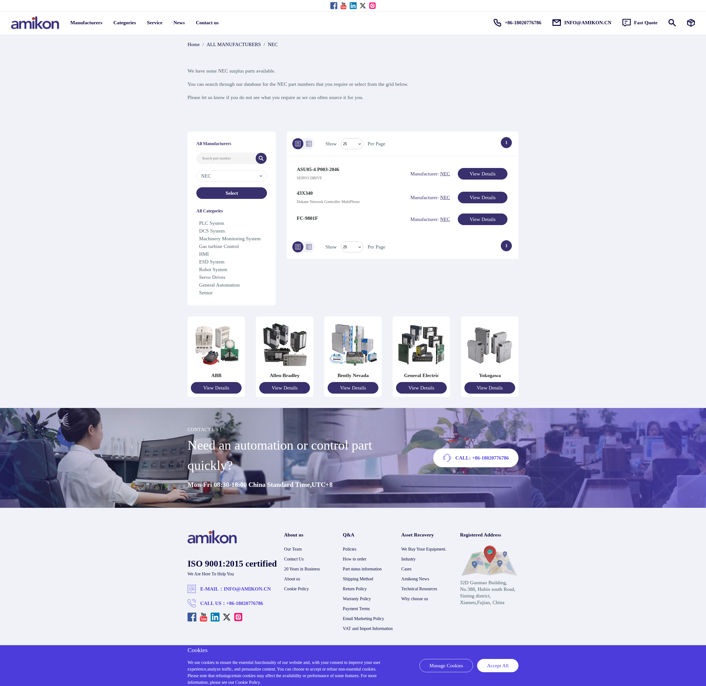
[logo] (212, 542)
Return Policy (355, 588)
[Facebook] (333, 5)
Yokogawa (490, 375)
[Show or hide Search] (672, 22)
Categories (124, 22)
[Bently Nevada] (353, 369)
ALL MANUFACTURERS (234, 44)
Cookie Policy (296, 588)
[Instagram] (372, 5)
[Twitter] (362, 5)
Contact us (207, 22)
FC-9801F (307, 218)
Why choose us (414, 598)
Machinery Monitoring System (230, 238)
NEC (273, 44)
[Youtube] (343, 5)
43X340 (305, 193)
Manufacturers (86, 22)
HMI (204, 254)
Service (154, 22)
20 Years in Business (302, 569)
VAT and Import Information (368, 628)
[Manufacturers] (691, 23)
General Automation (219, 285)
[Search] (261, 158)
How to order (354, 559)
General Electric (421, 375)
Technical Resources (419, 588)
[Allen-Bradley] (284, 369)
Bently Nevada (353, 375)
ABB (216, 375)
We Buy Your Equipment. (423, 549)
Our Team (293, 549)
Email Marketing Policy (363, 618)
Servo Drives (212, 277)
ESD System (211, 262)
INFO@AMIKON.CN (247, 589)
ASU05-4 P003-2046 (318, 169)
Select (232, 193)
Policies (349, 549)
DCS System (212, 231)
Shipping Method (358, 578)
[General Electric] (421, 369)
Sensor (206, 292)
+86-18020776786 (244, 603)
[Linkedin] (353, 5)
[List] (297, 143)
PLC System (211, 223)
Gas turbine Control (219, 246)
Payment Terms (356, 608)
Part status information (362, 569)
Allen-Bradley (284, 375)
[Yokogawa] (489, 369)
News (179, 22)
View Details (483, 174)
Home (194, 44)
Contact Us (294, 559)
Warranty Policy (357, 598)
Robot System (213, 269)
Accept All (498, 665)
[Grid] (308, 143)
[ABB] (216, 369)
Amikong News (415, 578)
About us (292, 578)
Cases (406, 569)
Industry (408, 559)
